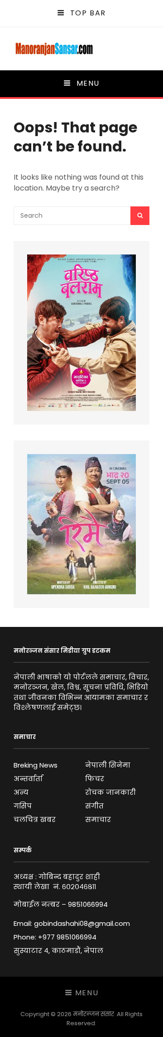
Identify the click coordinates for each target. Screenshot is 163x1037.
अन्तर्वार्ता (28, 778)
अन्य (21, 792)
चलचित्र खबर (35, 819)
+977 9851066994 (67, 937)
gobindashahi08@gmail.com (82, 923)
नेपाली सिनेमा (107, 765)
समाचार (98, 819)
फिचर (94, 778)
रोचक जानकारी (110, 792)
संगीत (94, 806)
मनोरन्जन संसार (93, 1014)
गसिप (23, 806)
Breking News (36, 765)
